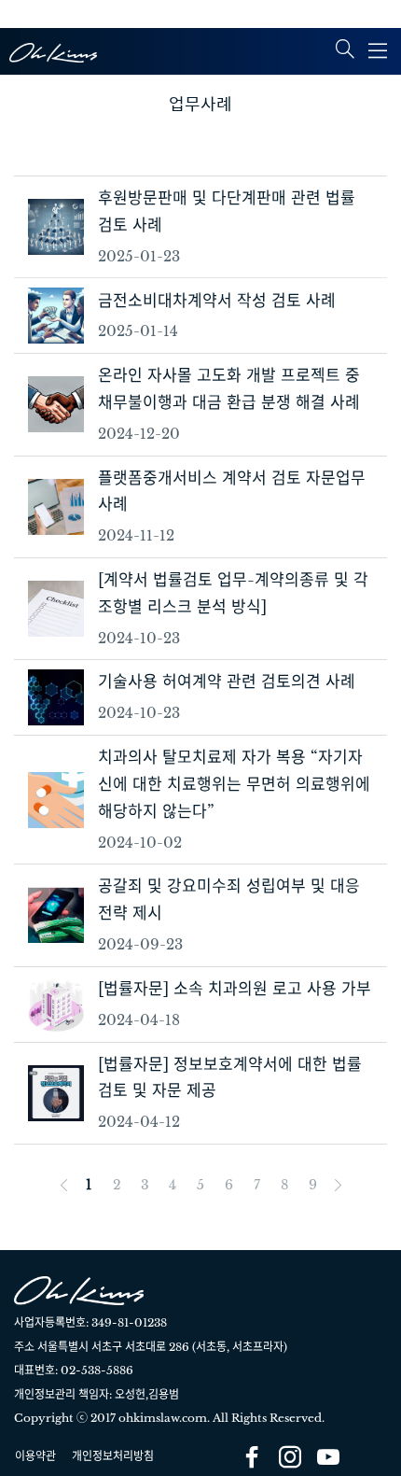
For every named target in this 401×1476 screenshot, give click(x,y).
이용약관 (35, 1456)
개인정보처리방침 (113, 1456)
